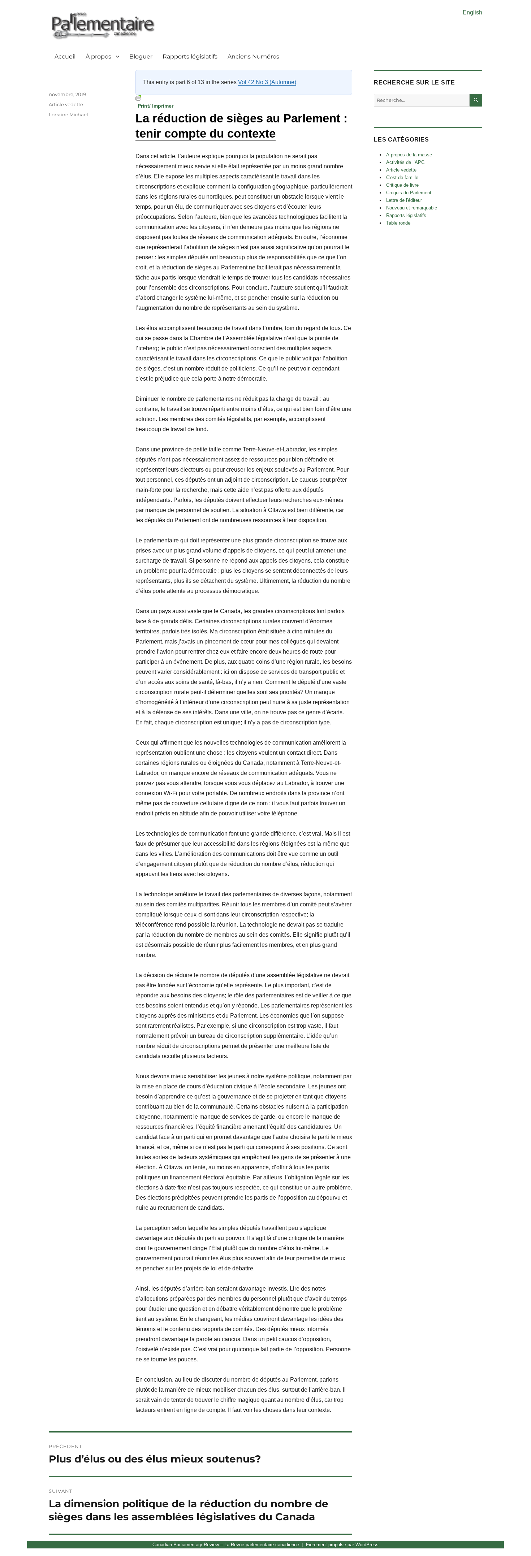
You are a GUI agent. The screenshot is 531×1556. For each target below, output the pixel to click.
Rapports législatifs (190, 56)
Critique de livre (402, 185)
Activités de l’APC (405, 162)
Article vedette (66, 104)
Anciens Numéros (253, 56)
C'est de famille (402, 177)
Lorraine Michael (68, 114)
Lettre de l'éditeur (404, 200)
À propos (98, 56)
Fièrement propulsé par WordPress (342, 1544)
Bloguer (140, 56)
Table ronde (398, 223)
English (472, 12)
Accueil (65, 56)
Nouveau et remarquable (411, 208)
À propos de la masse (409, 154)
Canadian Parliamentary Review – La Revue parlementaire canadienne (225, 1544)
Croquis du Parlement (408, 192)
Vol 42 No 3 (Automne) (267, 82)
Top (514, 1539)
